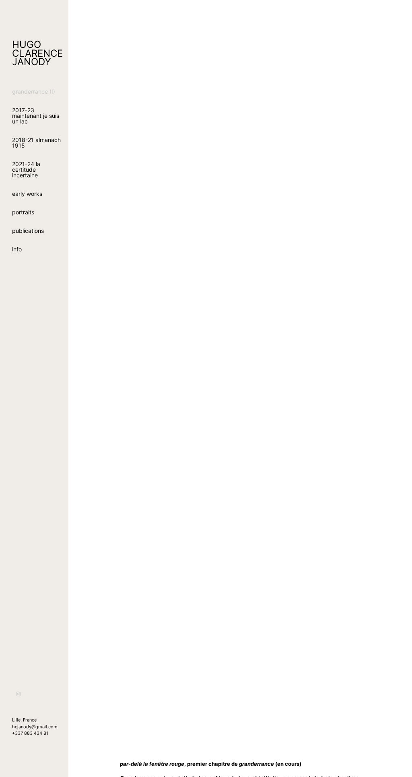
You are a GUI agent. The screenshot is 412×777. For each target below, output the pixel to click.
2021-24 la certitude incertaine (26, 169)
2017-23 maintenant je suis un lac (35, 116)
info (17, 249)
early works (27, 193)
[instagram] (18, 694)
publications (28, 230)
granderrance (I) (33, 91)
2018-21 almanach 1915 (36, 142)
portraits (23, 212)
